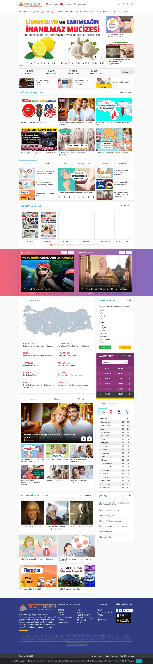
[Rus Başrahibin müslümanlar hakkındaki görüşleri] (82, 257)
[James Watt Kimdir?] (32, 513)
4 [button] (31, 63)
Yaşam (75, 12)
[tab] (102, 411)
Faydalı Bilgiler (61, 12)
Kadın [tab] (33, 399)
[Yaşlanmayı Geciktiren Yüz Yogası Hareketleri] (76, 140)
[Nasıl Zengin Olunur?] (104, 83)
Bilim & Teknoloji (84, 618)
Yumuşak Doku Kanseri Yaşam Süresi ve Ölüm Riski (75, 560)
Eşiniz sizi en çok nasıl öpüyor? (78, 481)
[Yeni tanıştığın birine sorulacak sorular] (81, 451)
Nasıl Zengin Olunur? (121, 82)
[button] (95, 57)
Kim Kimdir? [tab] (124, 163)
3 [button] (27, 63)
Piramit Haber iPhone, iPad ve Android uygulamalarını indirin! (114, 504)
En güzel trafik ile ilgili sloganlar (34, 122)
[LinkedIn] (128, 610)
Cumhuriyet (104, 241)
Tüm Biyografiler (85, 495)
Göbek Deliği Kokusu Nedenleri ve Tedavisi (116, 35)
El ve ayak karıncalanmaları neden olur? (76, 193)
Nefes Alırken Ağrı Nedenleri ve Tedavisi (36, 559)
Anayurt (48, 241)
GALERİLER (53, 4)
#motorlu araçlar (92, 636)
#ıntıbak (102, 636)
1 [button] (20, 63)
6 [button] (38, 63)
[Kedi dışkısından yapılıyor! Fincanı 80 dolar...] (39, 140)
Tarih (37, 12)
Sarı (102, 319)
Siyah (103, 331)
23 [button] (96, 63)
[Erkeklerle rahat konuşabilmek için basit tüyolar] (32, 472)
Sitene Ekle (101, 620)
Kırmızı (103, 334)
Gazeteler (81, 4)
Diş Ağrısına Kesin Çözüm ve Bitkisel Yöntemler (120, 195)
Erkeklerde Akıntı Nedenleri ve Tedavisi (45, 183)
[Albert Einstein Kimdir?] (81, 513)
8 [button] (44, 63)
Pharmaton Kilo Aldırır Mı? (45, 195)
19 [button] (82, 63)
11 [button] (55, 63)
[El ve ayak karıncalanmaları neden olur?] (76, 180)
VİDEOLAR (67, 4)
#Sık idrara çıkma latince (67, 640)
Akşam (30, 241)
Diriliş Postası (123, 241)
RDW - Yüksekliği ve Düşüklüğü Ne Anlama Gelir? (113, 123)
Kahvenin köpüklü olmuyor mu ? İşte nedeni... (42, 82)
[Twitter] (120, 610)
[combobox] (127, 72)
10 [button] (52, 63)
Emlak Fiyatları (106, 537)
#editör (128, 640)
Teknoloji (81, 620)
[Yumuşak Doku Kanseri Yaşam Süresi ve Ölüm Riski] (76, 546)
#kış (118, 636)
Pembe (103, 325)
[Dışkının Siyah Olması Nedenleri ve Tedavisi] (27, 173)
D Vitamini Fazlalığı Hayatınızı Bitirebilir (112, 153)
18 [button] (79, 63)
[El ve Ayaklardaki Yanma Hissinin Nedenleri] (104, 173)
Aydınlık (67, 241)
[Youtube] (131, 610)
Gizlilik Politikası (107, 532)
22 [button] (93, 63)
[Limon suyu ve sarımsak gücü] (62, 38)
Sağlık (28, 12)
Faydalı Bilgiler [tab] (85, 163)
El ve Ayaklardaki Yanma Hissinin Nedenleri (120, 172)
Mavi (103, 316)
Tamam (139, 661)
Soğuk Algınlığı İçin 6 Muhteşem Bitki (121, 183)
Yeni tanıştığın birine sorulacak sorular (78, 461)
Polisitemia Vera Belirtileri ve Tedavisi (38, 346)
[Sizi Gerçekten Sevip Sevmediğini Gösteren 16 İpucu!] (76, 109)
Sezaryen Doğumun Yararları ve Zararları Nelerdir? (32, 461)
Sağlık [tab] (28, 164)
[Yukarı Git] (146, 657)
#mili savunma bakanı (29, 640)
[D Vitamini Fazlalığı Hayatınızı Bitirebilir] (114, 140)
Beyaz (103, 328)
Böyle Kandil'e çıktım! (32, 365)
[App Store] (123, 615)
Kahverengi (105, 339)
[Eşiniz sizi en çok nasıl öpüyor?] (81, 472)
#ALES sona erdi (107, 640)
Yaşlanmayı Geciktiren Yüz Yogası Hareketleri (71, 154)
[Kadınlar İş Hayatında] (57, 472)
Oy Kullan (105, 347)
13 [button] (62, 63)
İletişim (99, 615)
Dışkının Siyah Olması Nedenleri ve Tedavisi (45, 172)
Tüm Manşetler (125, 92)
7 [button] (41, 63)
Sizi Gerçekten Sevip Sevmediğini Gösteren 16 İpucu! (75, 123)
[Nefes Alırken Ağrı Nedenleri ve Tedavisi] (38, 546)
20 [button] (86, 63)
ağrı (25, 382)
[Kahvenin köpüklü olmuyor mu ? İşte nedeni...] (26, 83)
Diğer (103, 342)
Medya (80, 623)
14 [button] (65, 63)
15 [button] (69, 63)
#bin (78, 640)
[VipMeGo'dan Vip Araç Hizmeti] (76, 576)
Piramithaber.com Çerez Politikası (114, 526)
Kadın (98, 12)
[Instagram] (124, 610)
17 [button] (76, 63)
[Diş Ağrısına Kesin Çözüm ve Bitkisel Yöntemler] (104, 195)
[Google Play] (123, 620)
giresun (62, 382)
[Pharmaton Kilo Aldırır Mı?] (27, 195)
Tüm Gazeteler (125, 206)
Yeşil (102, 322)
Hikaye (47, 12)
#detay (27, 636)
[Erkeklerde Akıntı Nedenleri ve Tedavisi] (27, 184)
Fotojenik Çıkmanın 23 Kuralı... (38, 289)
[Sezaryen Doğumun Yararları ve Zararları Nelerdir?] (32, 451)
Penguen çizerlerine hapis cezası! (71, 375)
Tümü (129, 300)
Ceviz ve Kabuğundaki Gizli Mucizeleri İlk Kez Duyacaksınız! (119, 62)
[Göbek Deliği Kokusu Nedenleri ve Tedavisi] (120, 25)
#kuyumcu (125, 636)
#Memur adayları (81, 644)
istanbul (62, 343)
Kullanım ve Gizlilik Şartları (111, 510)
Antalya (62, 363)
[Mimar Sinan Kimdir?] (57, 513)
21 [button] (89, 63)
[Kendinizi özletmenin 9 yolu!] (57, 451)
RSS (98, 618)
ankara (27, 343)
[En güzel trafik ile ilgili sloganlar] (39, 109)
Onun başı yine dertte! (67, 356)
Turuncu (104, 337)
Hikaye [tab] (66, 163)
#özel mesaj (70, 636)
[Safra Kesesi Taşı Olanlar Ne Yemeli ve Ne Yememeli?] (65, 83)
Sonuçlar (125, 347)
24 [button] (99, 63)
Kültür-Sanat (122, 12)
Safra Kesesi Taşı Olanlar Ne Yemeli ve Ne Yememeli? (84, 82)
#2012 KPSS (120, 640)
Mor (102, 310)
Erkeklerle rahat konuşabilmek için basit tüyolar (30, 482)
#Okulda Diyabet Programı (91, 640)
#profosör (111, 636)
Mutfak (108, 12)
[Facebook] (117, 610)
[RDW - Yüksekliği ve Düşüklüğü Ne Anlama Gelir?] (114, 109)
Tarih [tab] (47, 163)
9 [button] (48, 63)
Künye (99, 610)
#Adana (53, 640)
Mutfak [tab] (57, 399)
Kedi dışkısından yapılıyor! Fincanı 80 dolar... (39, 153)
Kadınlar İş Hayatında (54, 480)
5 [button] (34, 63)
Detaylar (130, 661)
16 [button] (72, 63)
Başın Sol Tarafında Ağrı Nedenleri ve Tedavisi (38, 386)
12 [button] (58, 63)
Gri (102, 313)
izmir (25, 353)
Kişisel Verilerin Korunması (111, 521)
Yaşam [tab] (105, 163)
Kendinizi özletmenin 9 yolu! (57, 460)
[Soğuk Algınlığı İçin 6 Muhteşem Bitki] (104, 184)
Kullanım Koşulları (108, 515)
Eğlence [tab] (81, 399)
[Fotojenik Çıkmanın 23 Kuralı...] (24, 257)
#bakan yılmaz (44, 640)
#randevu (70, 644)
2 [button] (24, 63)
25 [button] (103, 63)
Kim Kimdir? (88, 12)
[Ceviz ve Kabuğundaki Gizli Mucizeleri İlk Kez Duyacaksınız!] (120, 50)
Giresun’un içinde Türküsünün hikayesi (73, 385)
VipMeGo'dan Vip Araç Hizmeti (71, 589)
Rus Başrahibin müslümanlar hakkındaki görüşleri (105, 289)
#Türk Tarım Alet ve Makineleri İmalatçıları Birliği (47, 636)
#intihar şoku (80, 636)
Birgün (85, 241)
